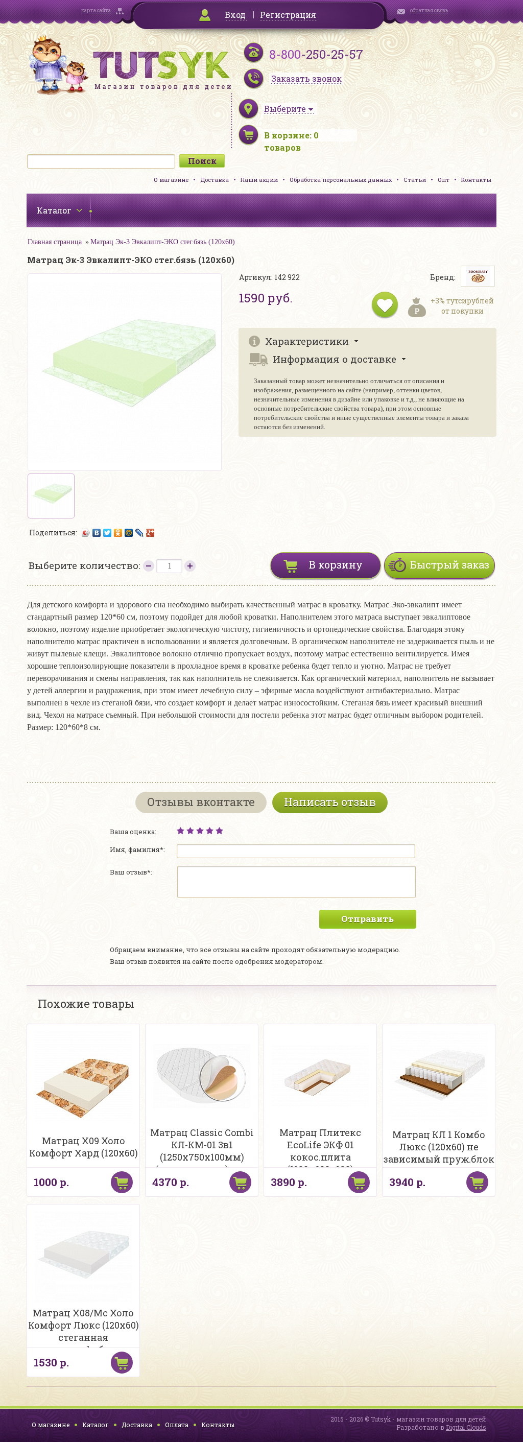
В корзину (336, 564)
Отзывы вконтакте (201, 801)
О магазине (171, 179)
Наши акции (259, 179)
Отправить (367, 919)
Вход (235, 14)
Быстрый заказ (449, 564)
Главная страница (55, 242)
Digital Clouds (466, 1427)
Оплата (176, 1425)
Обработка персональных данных (341, 179)
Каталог (95, 1425)
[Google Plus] (150, 532)
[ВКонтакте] (96, 532)
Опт (443, 179)
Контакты (476, 179)
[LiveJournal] (139, 532)
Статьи (414, 179)
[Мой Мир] (129, 532)
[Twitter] (107, 532)
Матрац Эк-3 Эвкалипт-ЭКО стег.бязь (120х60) (162, 242)
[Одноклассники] (118, 532)
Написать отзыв (330, 801)
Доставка (214, 179)
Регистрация (288, 14)
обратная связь (429, 10)
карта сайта (96, 10)
